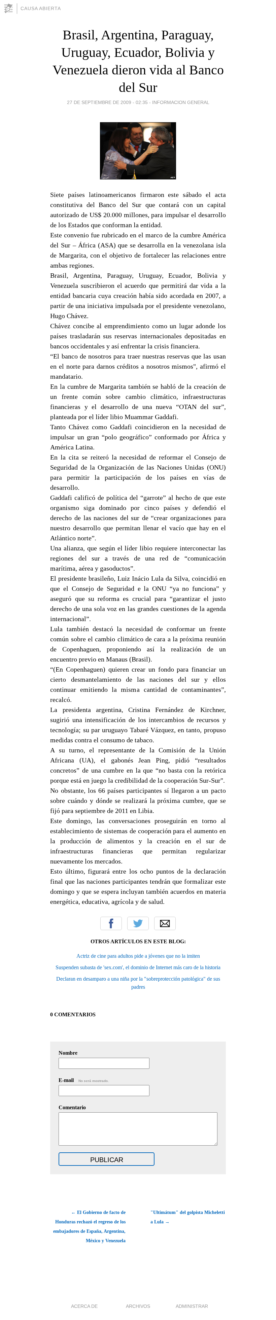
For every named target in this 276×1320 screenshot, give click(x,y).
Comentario (72, 1107)
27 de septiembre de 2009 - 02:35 (107, 102)
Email (165, 923)
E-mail (84, 1080)
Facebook (111, 923)
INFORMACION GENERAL (180, 102)
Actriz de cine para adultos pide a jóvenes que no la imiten (138, 956)
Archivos (138, 1306)
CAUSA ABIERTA (41, 8)
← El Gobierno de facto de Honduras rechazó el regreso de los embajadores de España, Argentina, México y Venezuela (89, 1226)
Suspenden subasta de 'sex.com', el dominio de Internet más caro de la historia (138, 967)
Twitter (138, 923)
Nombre (68, 1053)
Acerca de (84, 1306)
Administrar (192, 1306)
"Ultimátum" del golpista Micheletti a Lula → (187, 1217)
